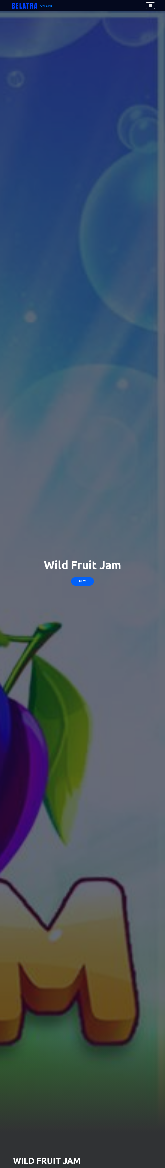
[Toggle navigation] (150, 5)
